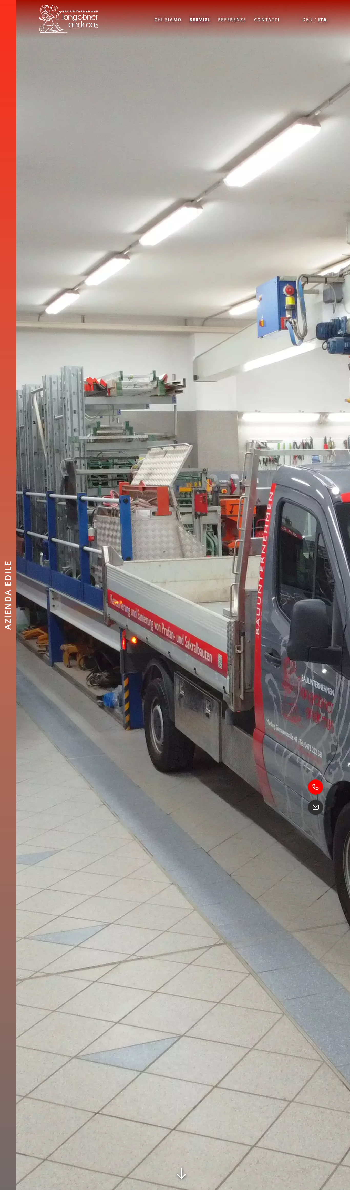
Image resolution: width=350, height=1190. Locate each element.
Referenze (232, 20)
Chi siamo (168, 20)
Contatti (267, 20)
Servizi (200, 20)
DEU (307, 20)
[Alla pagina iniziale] (71, 19)
